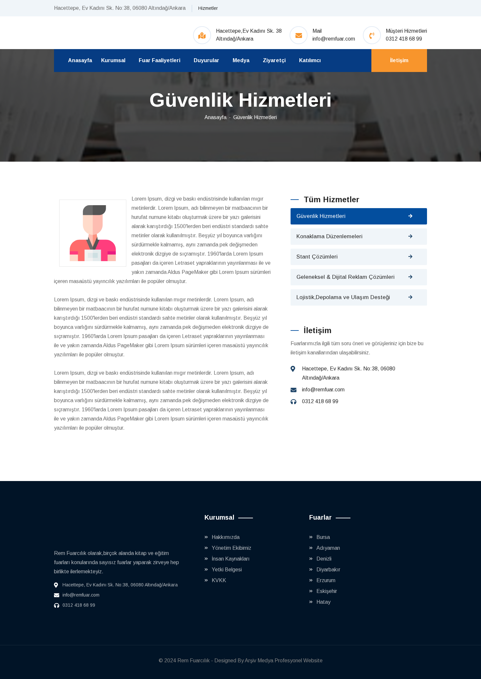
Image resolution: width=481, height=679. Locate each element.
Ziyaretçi (274, 60)
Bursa (323, 537)
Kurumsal (113, 60)
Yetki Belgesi (227, 569)
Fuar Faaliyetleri (159, 60)
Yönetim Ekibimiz (231, 548)
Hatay (323, 602)
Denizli (323, 559)
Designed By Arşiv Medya (244, 660)
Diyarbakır (328, 569)
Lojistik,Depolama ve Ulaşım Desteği (343, 297)
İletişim (399, 60)
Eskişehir (326, 591)
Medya (241, 60)
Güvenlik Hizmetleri (255, 117)
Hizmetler (208, 8)
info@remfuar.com (333, 39)
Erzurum (325, 580)
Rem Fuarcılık (193, 660)
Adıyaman (328, 548)
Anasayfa (80, 60)
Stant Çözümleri (317, 257)
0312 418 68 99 (404, 39)
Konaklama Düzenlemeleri (329, 236)
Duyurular (206, 60)
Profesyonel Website (299, 660)
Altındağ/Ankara (234, 39)
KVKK (219, 580)
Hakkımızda (226, 537)
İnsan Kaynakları (231, 559)
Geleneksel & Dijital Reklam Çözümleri (345, 277)
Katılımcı (310, 60)
